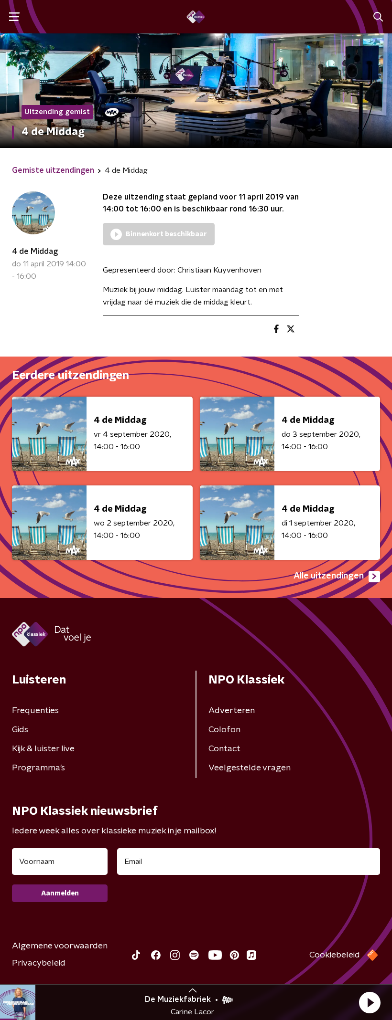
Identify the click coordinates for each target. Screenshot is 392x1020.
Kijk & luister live (43, 749)
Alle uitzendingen (329, 576)
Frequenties (35, 710)
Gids (20, 730)
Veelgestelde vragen (249, 768)
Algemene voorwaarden (60, 946)
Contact (224, 749)
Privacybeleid (38, 963)
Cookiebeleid (334, 955)
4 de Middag (35, 251)
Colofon (224, 730)
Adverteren (231, 710)
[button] (369, 1002)
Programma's (38, 768)
